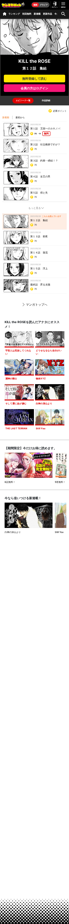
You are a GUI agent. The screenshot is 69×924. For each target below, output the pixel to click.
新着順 (5, 117)
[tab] (23, 100)
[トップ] (4, 14)
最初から (20, 117)
